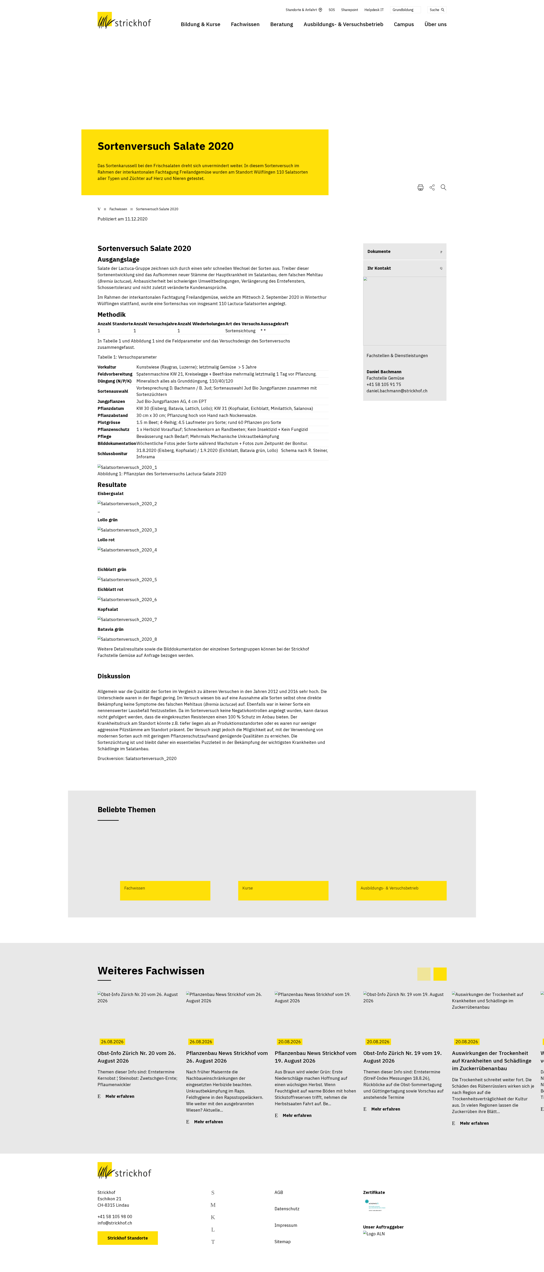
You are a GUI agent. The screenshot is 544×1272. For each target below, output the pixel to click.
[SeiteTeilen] (432, 187)
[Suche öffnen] (443, 187)
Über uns (436, 24)
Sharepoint (349, 10)
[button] (440, 974)
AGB (279, 1192)
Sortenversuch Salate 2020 (157, 209)
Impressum (286, 1225)
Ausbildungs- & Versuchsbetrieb (343, 24)
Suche (434, 10)
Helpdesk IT (374, 10)
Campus (404, 24)
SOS (332, 10)
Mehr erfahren (119, 1096)
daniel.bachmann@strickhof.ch (397, 391)
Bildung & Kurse (200, 24)
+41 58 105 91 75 (384, 384)
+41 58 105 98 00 (115, 1216)
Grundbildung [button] (403, 10)
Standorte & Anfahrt (301, 10)
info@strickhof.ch (115, 1223)
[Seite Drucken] (421, 187)
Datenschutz (287, 1209)
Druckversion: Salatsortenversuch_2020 (137, 758)
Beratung (281, 24)
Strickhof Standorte (128, 1238)
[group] (154, 864)
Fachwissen (245, 24)
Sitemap (283, 1241)
